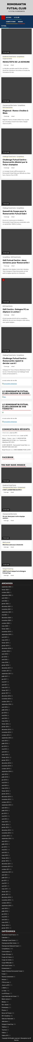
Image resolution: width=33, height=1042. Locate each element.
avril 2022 (4, 601)
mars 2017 (5, 687)
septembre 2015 (6, 738)
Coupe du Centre (7, 58)
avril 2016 (4, 718)
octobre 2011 (6, 869)
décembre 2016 (6, 696)
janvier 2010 (5, 928)
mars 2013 (5, 822)
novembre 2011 (6, 866)
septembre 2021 (6, 612)
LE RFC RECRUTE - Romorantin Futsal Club (14, 445)
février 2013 (5, 824)
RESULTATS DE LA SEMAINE (16, 62)
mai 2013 (4, 816)
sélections (5, 1021)
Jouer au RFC (13, 433)
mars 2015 (5, 754)
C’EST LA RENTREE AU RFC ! (12, 490)
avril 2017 (4, 685)
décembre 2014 (6, 763)
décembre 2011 (6, 864)
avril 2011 (4, 886)
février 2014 (5, 791)
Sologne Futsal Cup (8, 568)
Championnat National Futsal (10, 946)
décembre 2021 (6, 606)
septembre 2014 (6, 771)
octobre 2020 (6, 623)
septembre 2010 (6, 905)
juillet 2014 (5, 777)
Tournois (4, 1030)
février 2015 (5, 757)
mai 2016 (4, 715)
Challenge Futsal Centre (9, 156)
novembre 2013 (6, 799)
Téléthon (4, 1027)
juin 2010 (4, 914)
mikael (12, 65)
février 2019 (5, 643)
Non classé (5, 1004)
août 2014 (5, 774)
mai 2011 (4, 883)
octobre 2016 (6, 701)
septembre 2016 (6, 704)
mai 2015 (4, 749)
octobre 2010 (6, 903)
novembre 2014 (6, 766)
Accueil (8, 17)
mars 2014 (5, 788)
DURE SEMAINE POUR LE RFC (22, 450)
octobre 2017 (6, 671)
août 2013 (5, 808)
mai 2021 (4, 615)
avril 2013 (4, 819)
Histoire (4, 979)
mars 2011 (5, 889)
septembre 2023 (6, 587)
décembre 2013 (6, 796)
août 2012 (5, 841)
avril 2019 (4, 637)
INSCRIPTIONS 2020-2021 (9, 447)
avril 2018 (4, 659)
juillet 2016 (5, 710)
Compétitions (10, 21)
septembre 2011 (6, 872)
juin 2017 (4, 679)
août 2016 (5, 707)
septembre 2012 (6, 838)
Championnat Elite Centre (10, 105)
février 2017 (5, 690)
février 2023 (5, 589)
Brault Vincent (6, 450)
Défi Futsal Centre (7, 107)
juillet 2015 (5, 743)
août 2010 (5, 908)
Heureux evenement (7, 976)
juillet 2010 (5, 911)
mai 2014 (4, 782)
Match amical (6, 542)
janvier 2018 (5, 665)
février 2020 (5, 629)
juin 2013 (4, 813)
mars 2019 (5, 640)
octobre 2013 (6, 802)
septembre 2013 (6, 805)
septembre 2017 (6, 673)
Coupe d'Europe (6, 954)
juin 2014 (4, 780)
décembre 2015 (6, 729)
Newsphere (24, 1038)
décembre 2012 (6, 830)
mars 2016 (5, 721)
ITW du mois (5, 982)
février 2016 (5, 724)
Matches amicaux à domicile (13, 545)
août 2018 (5, 654)
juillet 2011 (5, 877)
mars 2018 (5, 662)
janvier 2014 (5, 794)
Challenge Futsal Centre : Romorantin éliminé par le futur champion (15, 162)
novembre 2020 (6, 620)
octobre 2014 (6, 768)
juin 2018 (4, 657)
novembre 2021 (6, 609)
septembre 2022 (6, 595)
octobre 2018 (6, 651)
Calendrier (5, 937)
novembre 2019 (6, 631)
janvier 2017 (5, 693)
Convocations (6, 951)
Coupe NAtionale (7, 963)
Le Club (16, 17)
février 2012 (5, 858)
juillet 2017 (5, 676)
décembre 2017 (6, 668)
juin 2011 (4, 880)
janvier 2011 (5, 894)
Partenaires (5, 1007)
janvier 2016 (5, 726)
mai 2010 (4, 917)
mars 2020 (5, 626)
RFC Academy (6, 1016)
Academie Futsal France (9, 56)
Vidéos (4, 1032)
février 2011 (5, 891)
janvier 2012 (5, 861)
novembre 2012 (6, 833)
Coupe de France (7, 957)
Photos (4, 1010)
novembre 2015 (6, 732)
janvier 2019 (5, 645)
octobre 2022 (6, 592)
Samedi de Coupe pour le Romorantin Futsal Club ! (15, 212)
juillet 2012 (5, 844)
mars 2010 (5, 922)
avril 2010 (4, 919)
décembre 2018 (6, 648)
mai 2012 (4, 849)
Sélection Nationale (7, 1018)
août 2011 (5, 875)
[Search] (30, 17)
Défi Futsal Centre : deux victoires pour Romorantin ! (16, 261)
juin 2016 (4, 713)
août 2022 (5, 598)
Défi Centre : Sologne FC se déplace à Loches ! (16, 310)
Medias (20, 21)
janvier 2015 (5, 760)
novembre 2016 (6, 698)
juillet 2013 (5, 810)
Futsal (3, 26)
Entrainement (21, 487)
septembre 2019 (6, 634)
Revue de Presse (6, 1013)
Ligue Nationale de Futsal (9, 996)
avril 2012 (4, 852)
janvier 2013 (5, 827)
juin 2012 (4, 847)
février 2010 (5, 925)
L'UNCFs (4, 988)
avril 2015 (4, 752)
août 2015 (5, 740)
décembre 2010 (6, 897)
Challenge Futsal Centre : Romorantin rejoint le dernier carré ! (15, 360)
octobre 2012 (6, 836)
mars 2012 (5, 855)
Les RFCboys (5, 993)
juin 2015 (4, 746)
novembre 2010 (6, 900)
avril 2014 (4, 785)
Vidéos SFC (5, 1035)
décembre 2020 (6, 617)
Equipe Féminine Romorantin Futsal (12, 971)
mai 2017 (4, 682)
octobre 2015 (6, 735)
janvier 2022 (5, 603)
